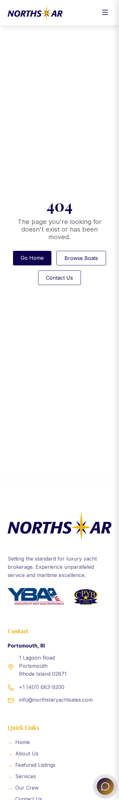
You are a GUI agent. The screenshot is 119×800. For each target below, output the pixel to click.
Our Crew (23, 787)
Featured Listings (32, 765)
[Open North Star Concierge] (105, 786)
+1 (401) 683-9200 (41, 687)
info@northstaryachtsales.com (56, 700)
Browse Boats (81, 258)
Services (22, 776)
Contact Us (59, 278)
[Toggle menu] (105, 13)
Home (19, 742)
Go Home (32, 258)
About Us (23, 753)
